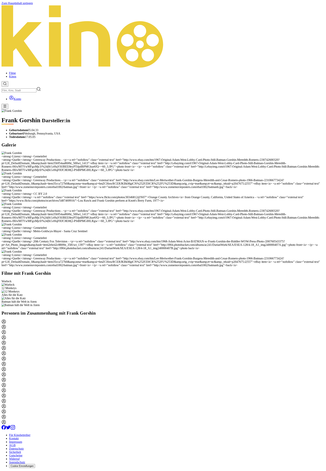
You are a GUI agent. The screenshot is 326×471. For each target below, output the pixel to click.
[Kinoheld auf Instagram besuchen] (13, 428)
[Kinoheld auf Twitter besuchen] (8, 428)
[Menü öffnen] (5, 106)
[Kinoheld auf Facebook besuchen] (4, 428)
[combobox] (19, 90)
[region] (163, 293)
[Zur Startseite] (163, 36)
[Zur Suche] (5, 84)
